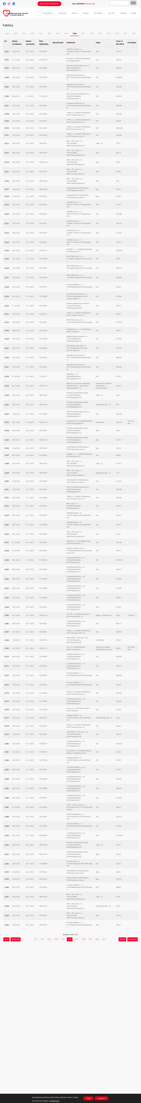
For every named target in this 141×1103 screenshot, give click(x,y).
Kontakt (133, 13)
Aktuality (124, 13)
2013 (117, 33)
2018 (75, 33)
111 (35, 939)
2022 (41, 33)
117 (76, 939)
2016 (92, 33)
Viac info (111, 13)
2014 (109, 33)
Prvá (6, 939)
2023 (32, 33)
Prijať (88, 1098)
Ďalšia (122, 939)
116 (69, 939)
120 (97, 939)
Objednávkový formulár (49, 3)
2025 (15, 33)
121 (103, 939)
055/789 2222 (90, 4)
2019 (66, 33)
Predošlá (15, 939)
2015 (100, 33)
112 (42, 939)
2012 (126, 33)
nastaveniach (54, 1101)
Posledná (132, 939)
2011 (134, 33)
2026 (7, 33)
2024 (24, 33)
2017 (83, 33)
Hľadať (133, 3)
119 (90, 939)
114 (56, 939)
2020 (58, 33)
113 (49, 939)
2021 (49, 33)
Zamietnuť (101, 1098)
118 (83, 939)
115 (62, 939)
